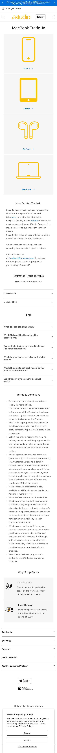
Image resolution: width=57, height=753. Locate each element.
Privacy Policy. (26, 726)
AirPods (27, 149)
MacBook (26, 189)
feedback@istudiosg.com (21, 258)
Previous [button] (2, 3)
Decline (27, 740)
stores (34, 221)
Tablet (26, 109)
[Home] (21, 17)
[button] (3, 17)
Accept (27, 733)
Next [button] (54, 3)
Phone (27, 68)
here (14, 217)
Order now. (40, 4)
